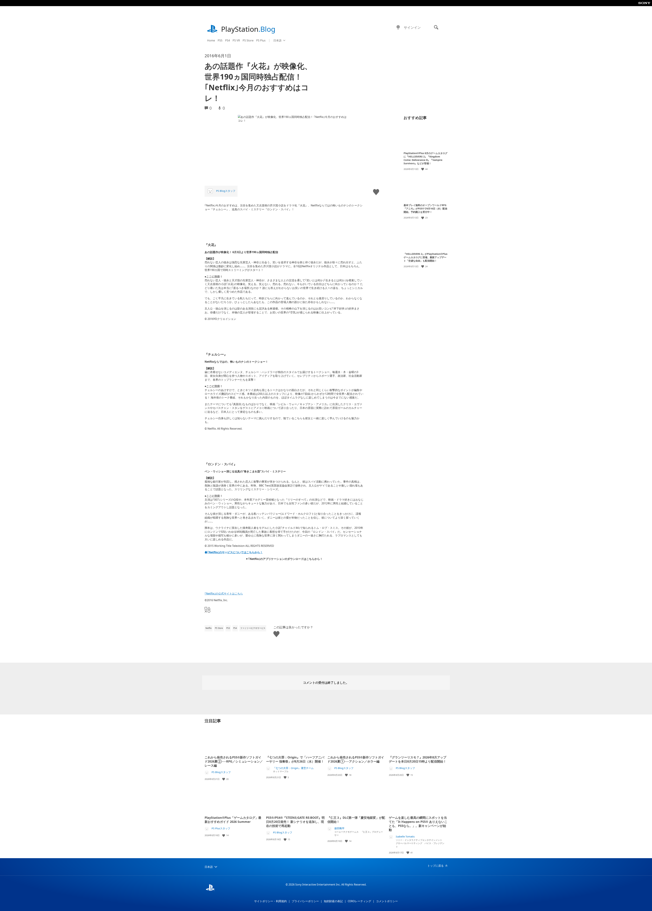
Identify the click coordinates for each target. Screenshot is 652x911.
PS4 (227, 40)
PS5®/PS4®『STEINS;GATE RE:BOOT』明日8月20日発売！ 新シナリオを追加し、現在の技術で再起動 (295, 822)
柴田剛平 (339, 828)
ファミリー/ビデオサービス (252, 628)
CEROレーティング (359, 901)
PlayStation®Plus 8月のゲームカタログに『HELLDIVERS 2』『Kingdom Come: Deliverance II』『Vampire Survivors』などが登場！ (425, 158)
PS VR (236, 40)
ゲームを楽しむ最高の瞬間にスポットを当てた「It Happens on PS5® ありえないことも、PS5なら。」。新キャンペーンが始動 (418, 824)
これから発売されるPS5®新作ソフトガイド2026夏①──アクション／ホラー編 (355, 759)
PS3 (228, 628)
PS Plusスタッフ (221, 828)
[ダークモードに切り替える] (398, 27)
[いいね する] (423, 169)
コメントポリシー (387, 901)
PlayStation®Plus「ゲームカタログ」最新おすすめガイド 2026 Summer (233, 820)
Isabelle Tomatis (405, 836)
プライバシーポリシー (305, 901)
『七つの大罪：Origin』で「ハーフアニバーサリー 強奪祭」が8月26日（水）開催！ (295, 759)
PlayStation (248, 29)
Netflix (208, 628)
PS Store (248, 40)
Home (211, 40)
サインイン (412, 27)
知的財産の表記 (333, 901)
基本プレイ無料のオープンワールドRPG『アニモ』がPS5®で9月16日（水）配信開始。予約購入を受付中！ (425, 209)
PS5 (220, 40)
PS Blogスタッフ (225, 190)
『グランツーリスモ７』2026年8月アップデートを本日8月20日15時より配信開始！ (417, 759)
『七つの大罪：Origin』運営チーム (293, 768)
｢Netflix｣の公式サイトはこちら (224, 593)
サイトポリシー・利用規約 (270, 901)
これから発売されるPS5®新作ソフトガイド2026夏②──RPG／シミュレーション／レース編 (234, 761)
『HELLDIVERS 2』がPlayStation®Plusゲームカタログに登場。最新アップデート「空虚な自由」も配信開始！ (425, 257)
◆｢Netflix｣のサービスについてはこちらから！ (234, 552)
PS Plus (261, 40)
